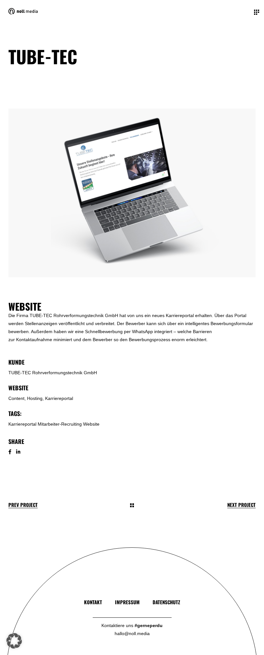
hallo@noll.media (132, 633)
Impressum (127, 602)
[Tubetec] (132, 193)
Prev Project (23, 504)
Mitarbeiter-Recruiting (60, 424)
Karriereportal (22, 424)
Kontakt (93, 602)
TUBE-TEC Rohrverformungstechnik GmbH (52, 372)
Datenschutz (166, 602)
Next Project (241, 504)
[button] (14, 641)
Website (91, 424)
